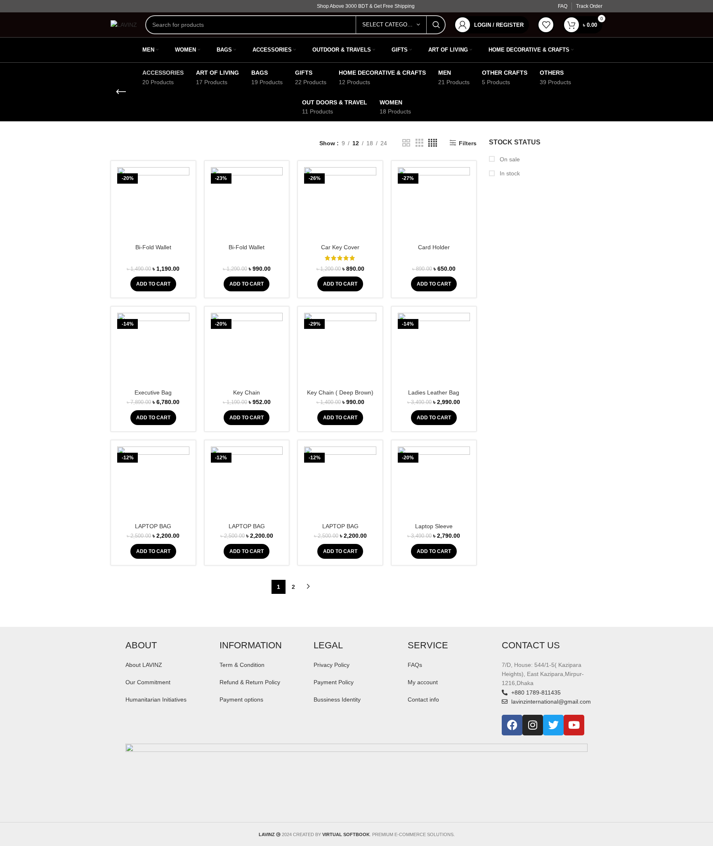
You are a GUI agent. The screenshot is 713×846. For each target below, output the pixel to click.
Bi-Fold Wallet (153, 247)
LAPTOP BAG (153, 526)
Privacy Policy (331, 665)
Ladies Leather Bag (433, 392)
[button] (153, 283)
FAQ (562, 6)
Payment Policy (334, 682)
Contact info (423, 699)
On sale (509, 159)
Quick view (183, 199)
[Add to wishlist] (183, 217)
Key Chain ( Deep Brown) (340, 392)
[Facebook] (512, 725)
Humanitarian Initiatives (156, 699)
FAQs (415, 665)
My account (423, 682)
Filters (467, 143)
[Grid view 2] (406, 143)
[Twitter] (553, 725)
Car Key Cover (340, 247)
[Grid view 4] (432, 143)
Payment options (241, 699)
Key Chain (246, 392)
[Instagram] (532, 725)
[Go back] (121, 92)
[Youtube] (574, 725)
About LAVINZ (143, 665)
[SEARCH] (436, 24)
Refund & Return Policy (250, 682)
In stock (509, 173)
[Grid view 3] (419, 143)
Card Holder (434, 247)
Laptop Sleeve (434, 526)
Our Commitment (147, 682)
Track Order (589, 6)
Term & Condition (242, 665)
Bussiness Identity (337, 699)
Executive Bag (153, 392)
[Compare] (183, 180)
